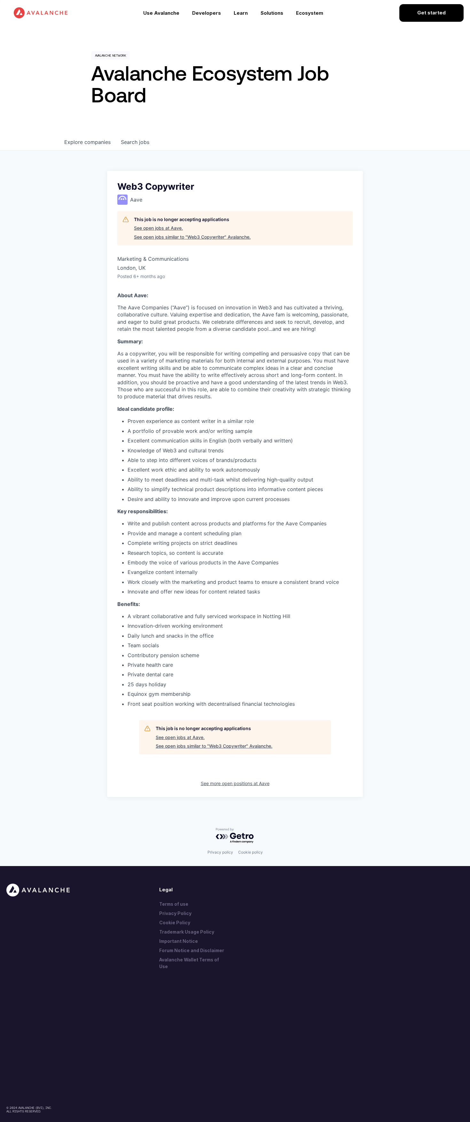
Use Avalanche (161, 13)
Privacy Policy (175, 913)
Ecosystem (309, 13)
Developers (206, 13)
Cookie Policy (174, 922)
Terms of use (173, 904)
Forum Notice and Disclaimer (191, 950)
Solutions (272, 13)
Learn (241, 13)
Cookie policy (250, 852)
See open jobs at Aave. (158, 228)
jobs (135, 142)
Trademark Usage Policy (186, 932)
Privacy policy (220, 852)
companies (87, 142)
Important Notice (178, 941)
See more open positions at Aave (235, 783)
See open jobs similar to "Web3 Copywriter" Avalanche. (192, 237)
